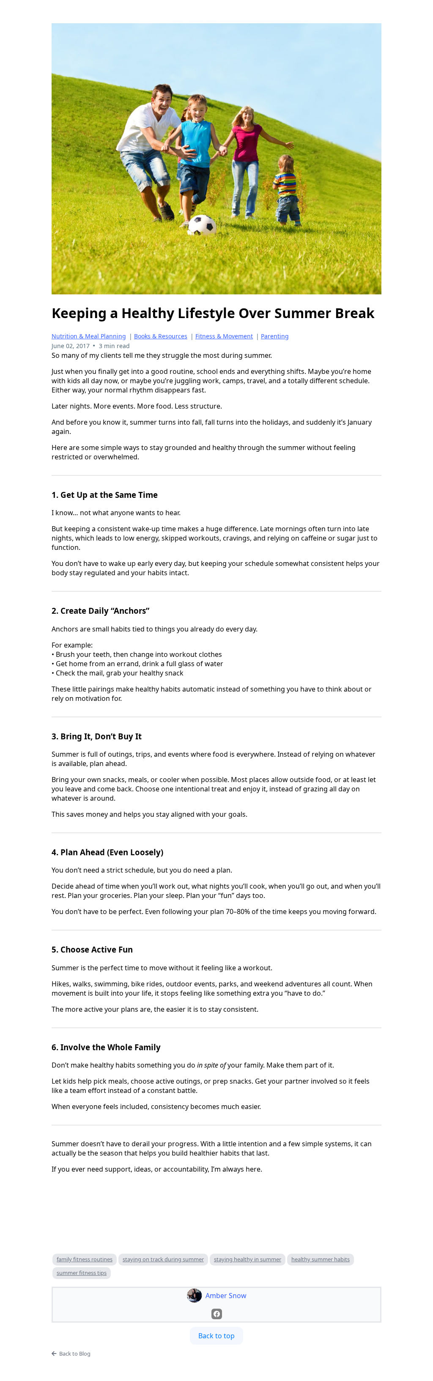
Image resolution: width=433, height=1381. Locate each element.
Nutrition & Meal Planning (89, 336)
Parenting (275, 336)
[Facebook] (216, 1314)
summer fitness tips (82, 1273)
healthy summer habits (320, 1259)
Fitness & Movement (224, 336)
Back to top (216, 1335)
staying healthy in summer (247, 1259)
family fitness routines (84, 1259)
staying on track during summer (163, 1259)
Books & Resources (160, 336)
